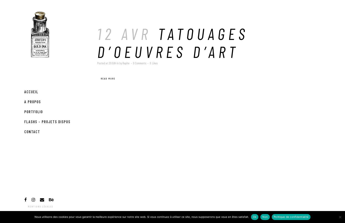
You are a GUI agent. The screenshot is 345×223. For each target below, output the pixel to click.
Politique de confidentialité (291, 216)
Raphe (126, 63)
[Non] (340, 217)
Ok (255, 216)
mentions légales (40, 206)
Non (265, 216)
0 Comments (139, 63)
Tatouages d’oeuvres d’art (172, 42)
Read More (108, 78)
